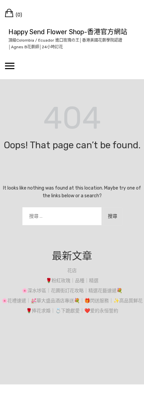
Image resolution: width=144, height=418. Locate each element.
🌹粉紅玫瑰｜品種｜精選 (72, 280)
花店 (72, 270)
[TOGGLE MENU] (9, 65)
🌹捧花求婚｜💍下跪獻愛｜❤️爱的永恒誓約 (72, 311)
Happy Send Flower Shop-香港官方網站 (67, 32)
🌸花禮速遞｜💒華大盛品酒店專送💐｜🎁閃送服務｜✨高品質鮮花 (72, 301)
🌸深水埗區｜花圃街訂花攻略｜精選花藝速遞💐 (72, 291)
